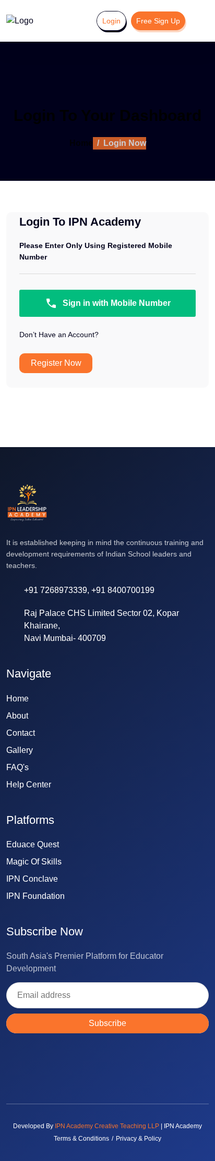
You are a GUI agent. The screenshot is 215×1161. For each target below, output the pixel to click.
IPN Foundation (35, 896)
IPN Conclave (32, 878)
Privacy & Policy (138, 1138)
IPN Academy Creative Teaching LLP (107, 1126)
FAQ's (17, 767)
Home (81, 143)
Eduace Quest (32, 844)
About (17, 715)
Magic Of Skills (34, 861)
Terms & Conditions (81, 1138)
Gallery (19, 750)
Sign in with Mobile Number (117, 303)
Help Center (28, 784)
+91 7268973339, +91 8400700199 (89, 590)
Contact (20, 732)
